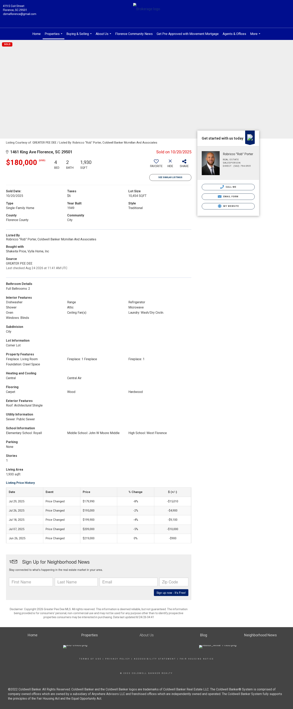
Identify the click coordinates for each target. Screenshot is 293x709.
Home (36, 34)
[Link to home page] (146, 9)
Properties (54, 35)
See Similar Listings (170, 177)
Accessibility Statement (155, 659)
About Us (104, 36)
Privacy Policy (117, 659)
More (255, 36)
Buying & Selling (79, 36)
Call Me (230, 187)
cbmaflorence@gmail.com (19, 14)
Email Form (230, 196)
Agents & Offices (234, 34)
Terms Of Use (90, 659)
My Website (230, 206)
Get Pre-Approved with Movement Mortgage (188, 34)
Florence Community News (134, 34)
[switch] (156, 165)
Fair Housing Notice (197, 659)
